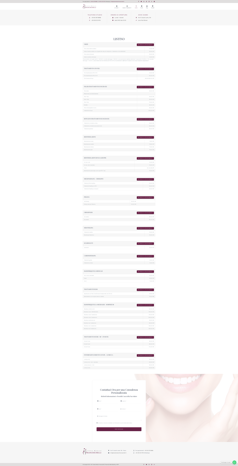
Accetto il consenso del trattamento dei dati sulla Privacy (118, 241)
